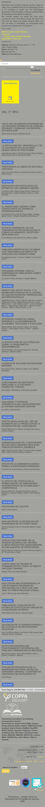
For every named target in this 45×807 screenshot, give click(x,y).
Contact (40, 757)
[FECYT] (37, 782)
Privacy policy (38, 761)
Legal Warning (19, 761)
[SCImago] (39, 789)
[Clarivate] (26, 782)
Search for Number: (10, 767)
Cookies (29, 761)
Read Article (7, 141)
